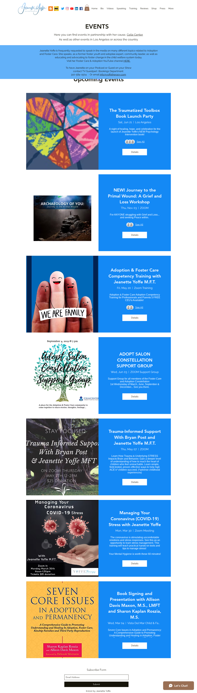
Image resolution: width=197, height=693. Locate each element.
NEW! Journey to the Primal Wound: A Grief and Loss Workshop (135, 195)
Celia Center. (135, 34)
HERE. (126, 60)
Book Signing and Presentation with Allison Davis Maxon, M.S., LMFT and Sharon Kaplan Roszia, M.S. (134, 605)
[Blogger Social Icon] (50, 8)
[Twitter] (62, 8)
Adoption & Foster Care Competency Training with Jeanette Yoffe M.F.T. (135, 275)
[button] (87, 8)
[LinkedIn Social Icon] (76, 8)
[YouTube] (71, 8)
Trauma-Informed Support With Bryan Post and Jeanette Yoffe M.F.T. (135, 437)
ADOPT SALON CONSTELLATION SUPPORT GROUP (135, 359)
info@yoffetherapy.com (113, 74)
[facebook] (81, 8)
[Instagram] (67, 8)
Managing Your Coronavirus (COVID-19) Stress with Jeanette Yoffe (135, 518)
